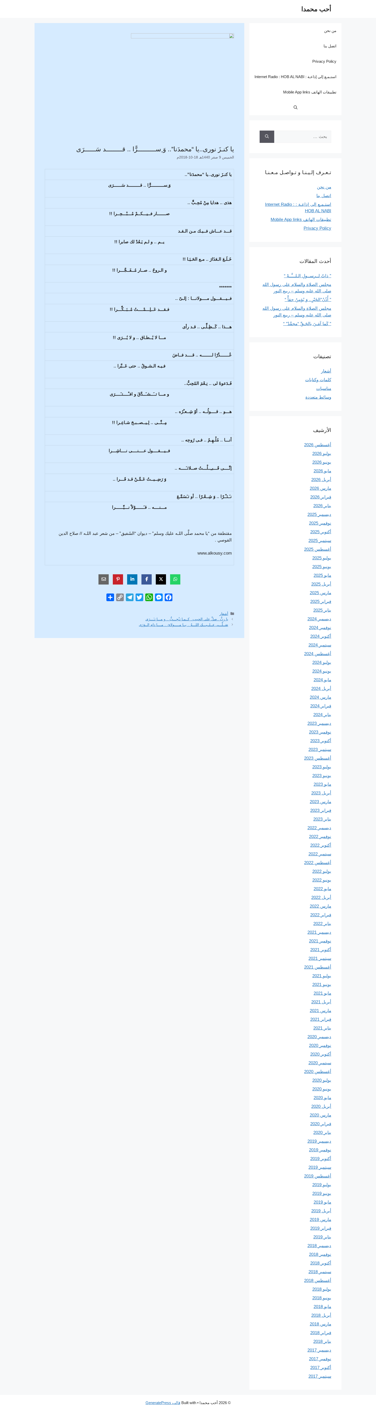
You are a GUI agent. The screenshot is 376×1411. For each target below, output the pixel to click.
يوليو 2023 (321, 767)
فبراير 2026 (320, 497)
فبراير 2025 (320, 601)
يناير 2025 (322, 610)
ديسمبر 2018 (319, 1245)
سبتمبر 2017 (319, 1376)
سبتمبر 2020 (319, 1062)
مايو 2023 (322, 784)
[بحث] (267, 137)
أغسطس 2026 (317, 444)
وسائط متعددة (318, 397)
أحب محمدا (316, 9)
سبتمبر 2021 (319, 958)
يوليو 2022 (321, 871)
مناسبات (323, 388)
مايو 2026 (322, 471)
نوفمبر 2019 (320, 1150)
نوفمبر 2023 (320, 732)
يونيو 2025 (321, 566)
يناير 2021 (322, 1028)
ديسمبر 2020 (319, 1036)
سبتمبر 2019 (319, 1167)
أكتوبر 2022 (320, 845)
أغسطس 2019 (317, 1176)
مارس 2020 (320, 1115)
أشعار (223, 614)
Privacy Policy (324, 61)
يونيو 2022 (321, 880)
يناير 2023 (322, 819)
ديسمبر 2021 (319, 932)
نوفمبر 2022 (320, 836)
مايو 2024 (322, 679)
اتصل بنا (330, 46)
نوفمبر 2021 (320, 941)
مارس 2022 (320, 906)
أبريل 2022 (321, 897)
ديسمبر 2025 (319, 514)
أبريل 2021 (321, 1002)
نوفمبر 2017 (320, 1358)
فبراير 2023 (320, 810)
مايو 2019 (322, 1202)
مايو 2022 (322, 888)
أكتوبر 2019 (320, 1158)
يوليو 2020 (321, 1080)
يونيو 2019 (321, 1193)
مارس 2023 (320, 801)
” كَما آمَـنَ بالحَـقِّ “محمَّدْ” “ (307, 323)
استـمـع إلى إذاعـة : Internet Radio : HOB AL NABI (295, 77)
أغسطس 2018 (317, 1280)
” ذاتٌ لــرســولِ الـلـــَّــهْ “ (307, 275)
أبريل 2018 (321, 1315)
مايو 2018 (322, 1306)
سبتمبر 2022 (319, 854)
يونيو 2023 (321, 775)
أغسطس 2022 (317, 862)
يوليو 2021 (321, 975)
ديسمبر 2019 (319, 1141)
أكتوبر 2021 (320, 949)
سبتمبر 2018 (319, 1271)
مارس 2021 (320, 1010)
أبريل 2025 (321, 584)
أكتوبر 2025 (320, 531)
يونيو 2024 (321, 671)
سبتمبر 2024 (319, 645)
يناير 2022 (322, 923)
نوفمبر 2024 (320, 627)
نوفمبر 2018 (320, 1254)
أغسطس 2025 (317, 549)
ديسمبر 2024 (319, 619)
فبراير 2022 (320, 915)
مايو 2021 (322, 993)
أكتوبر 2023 (320, 740)
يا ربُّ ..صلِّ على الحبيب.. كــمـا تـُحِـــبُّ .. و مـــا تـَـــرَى (187, 619)
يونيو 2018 (321, 1298)
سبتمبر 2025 (319, 540)
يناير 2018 (322, 1341)
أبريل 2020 (321, 1106)
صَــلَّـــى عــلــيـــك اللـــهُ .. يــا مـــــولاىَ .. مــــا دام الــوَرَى (183, 625)
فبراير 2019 (320, 1228)
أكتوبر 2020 (320, 1054)
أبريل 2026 (321, 479)
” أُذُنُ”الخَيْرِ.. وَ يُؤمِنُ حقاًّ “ (308, 299)
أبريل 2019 (321, 1210)
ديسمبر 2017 (319, 1350)
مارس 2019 (320, 1219)
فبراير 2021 (320, 1019)
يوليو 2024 (321, 662)
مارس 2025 (320, 592)
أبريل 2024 (321, 688)
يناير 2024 (322, 714)
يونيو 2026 (321, 462)
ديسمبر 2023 (319, 723)
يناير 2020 (322, 1132)
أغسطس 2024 (317, 653)
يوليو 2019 (321, 1184)
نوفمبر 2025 (320, 523)
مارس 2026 (320, 488)
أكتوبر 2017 (320, 1367)
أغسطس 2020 (317, 1071)
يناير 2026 (322, 505)
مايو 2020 (322, 1097)
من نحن (330, 30)
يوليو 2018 (321, 1289)
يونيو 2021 (321, 984)
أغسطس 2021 (317, 967)
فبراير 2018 (320, 1332)
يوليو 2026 (321, 453)
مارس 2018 (320, 1324)
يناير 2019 (322, 1237)
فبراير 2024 (320, 706)
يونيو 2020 (321, 1089)
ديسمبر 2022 (319, 827)
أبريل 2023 (321, 793)
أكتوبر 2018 (320, 1263)
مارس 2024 (320, 697)
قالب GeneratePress (163, 1403)
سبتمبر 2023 (319, 749)
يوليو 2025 (321, 558)
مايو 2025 (322, 575)
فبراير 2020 (320, 1123)
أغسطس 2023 (317, 758)
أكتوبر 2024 (320, 636)
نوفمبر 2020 (320, 1045)
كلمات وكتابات (318, 379)
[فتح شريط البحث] (296, 107)
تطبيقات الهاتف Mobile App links (309, 92)
